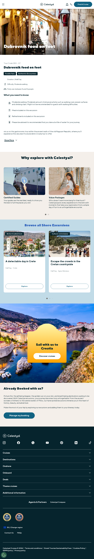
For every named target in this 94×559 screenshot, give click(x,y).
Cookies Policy (79, 548)
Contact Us (9, 533)
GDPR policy (8, 550)
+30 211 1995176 (71, 4)
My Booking (67, 4)
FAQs (19, 533)
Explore (24, 286)
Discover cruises (47, 356)
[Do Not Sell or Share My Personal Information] (4, 555)
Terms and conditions (33, 548)
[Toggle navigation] (3, 4)
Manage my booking (19, 415)
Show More (9, 140)
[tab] (45, 214)
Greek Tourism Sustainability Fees (57, 548)
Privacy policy (20, 550)
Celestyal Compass (57, 502)
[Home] (47, 4)
